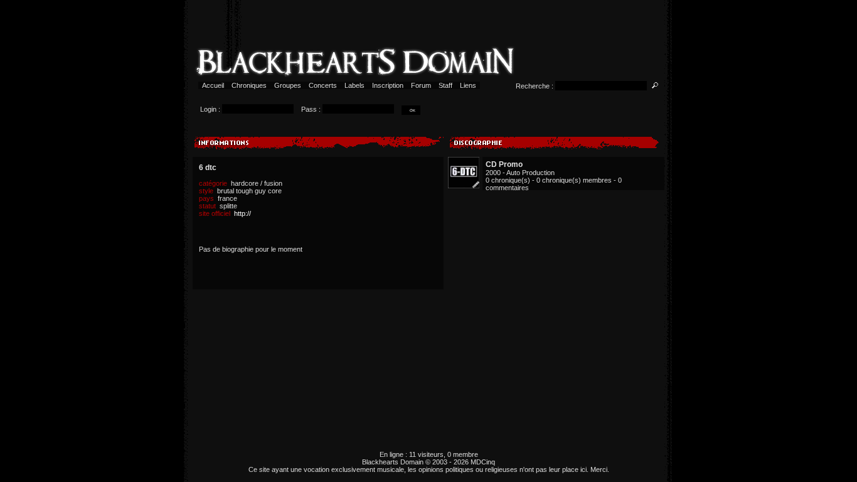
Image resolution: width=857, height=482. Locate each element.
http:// (242, 213)
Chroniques (249, 85)
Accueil (213, 85)
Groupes (287, 85)
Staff (445, 85)
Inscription (387, 85)
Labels (354, 85)
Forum (421, 85)
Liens (468, 85)
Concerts (323, 85)
